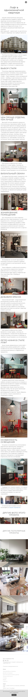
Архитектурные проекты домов (11, 674)
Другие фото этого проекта (14, 514)
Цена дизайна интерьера (9, 671)
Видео (4, 679)
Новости (5, 681)
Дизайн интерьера (7, 673)
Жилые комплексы (8, 676)
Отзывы (5, 678)
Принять (14, 694)
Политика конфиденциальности (10, 666)
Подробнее (15, 692)
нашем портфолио (15, 507)
